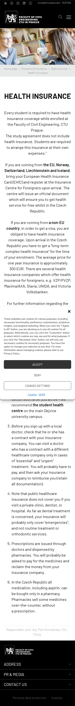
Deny (37, 375)
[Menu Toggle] (68, 17)
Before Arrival (59, 68)
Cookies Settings (37, 385)
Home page (10, 68)
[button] (69, 311)
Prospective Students (34, 68)
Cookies (32, 394)
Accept (37, 364)
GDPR (42, 394)
